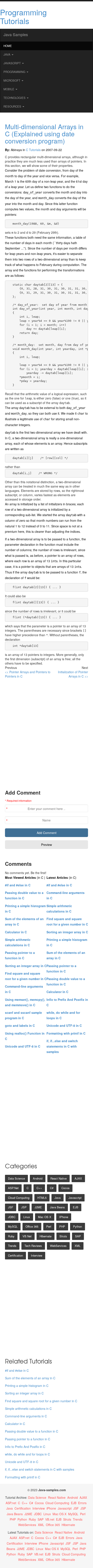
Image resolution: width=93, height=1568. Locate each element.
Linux (26, 1217)
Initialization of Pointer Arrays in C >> (73, 674)
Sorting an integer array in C (25, 966)
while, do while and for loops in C (27, 1454)
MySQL (13, 1226)
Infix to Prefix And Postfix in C (25, 1446)
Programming (14, 72)
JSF (10, 1207)
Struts (63, 1236)
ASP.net (13, 1188)
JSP (24, 1207)
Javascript (75, 1198)
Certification (15, 1255)
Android (37, 1178)
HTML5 (41, 1198)
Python (77, 1226)
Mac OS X (44, 1217)
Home (7, 46)
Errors (82, 1503)
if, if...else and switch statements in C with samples (62, 1046)
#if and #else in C (17, 885)
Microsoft (12, 80)
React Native (58, 1178)
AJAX (78, 1178)
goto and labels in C (20, 1025)
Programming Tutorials (23, 16)
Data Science (16, 1178)
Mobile (9, 89)
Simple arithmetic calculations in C (28, 1408)
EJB (75, 1207)
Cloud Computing (18, 1198)
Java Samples (15, 34)
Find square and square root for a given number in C (41, 1401)
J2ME (38, 1207)
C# (51, 1188)
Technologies (14, 98)
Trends (12, 1246)
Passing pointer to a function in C (27, 1439)
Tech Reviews (33, 1246)
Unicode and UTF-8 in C (22, 1046)
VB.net (27, 1236)
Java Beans (57, 1207)
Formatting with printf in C (65, 1033)
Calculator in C (16, 932)
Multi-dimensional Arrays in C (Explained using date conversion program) (44, 133)
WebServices (58, 1246)
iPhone (63, 1217)
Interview (36, 1255)
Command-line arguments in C (26, 1416)
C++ (39, 1188)
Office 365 (32, 1226)
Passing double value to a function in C (31, 1431)
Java (7, 54)
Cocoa (65, 1188)
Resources (12, 106)
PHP (62, 1226)
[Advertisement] (46, 733)
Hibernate (45, 1236)
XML (77, 1246)
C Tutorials (33, 150)
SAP (78, 1236)
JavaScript (12, 63)
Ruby (11, 1236)
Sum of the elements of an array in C (30, 1378)
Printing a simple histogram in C (26, 1385)
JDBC (11, 1217)
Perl (48, 1226)
